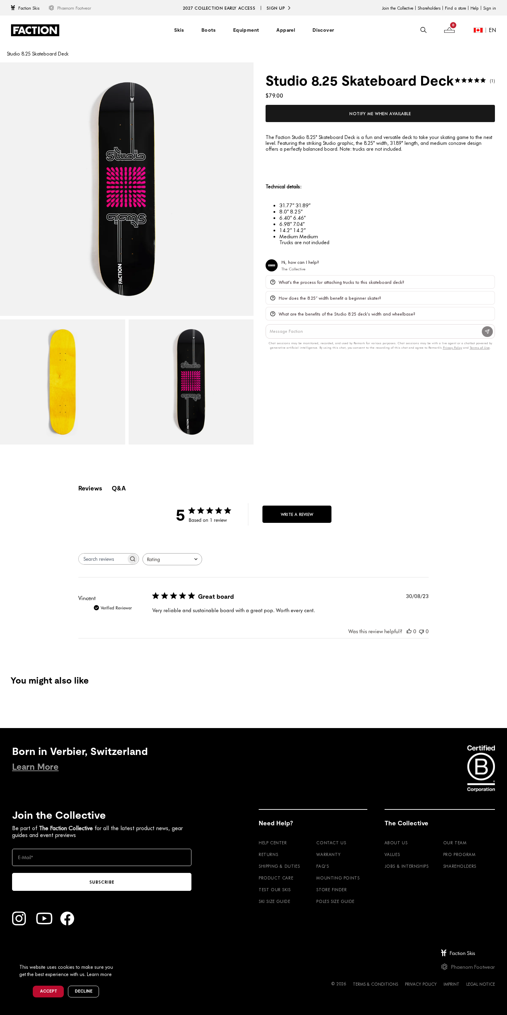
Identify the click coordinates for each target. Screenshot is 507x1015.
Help (474, 8)
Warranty (328, 854)
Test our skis (275, 889)
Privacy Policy (421, 984)
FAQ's (322, 866)
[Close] (121, 955)
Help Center (273, 842)
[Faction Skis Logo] (35, 30)
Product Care (276, 877)
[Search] (423, 30)
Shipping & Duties (279, 866)
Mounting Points (337, 877)
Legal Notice (480, 984)
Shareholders (429, 8)
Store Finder (331, 889)
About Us (396, 842)
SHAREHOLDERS (459, 866)
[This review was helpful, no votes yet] (409, 631)
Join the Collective (397, 8)
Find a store (455, 8)
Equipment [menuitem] (246, 30)
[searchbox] (102, 559)
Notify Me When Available (380, 113)
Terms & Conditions (375, 984)
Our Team (455, 842)
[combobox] (172, 559)
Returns (268, 854)
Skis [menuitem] (179, 30)
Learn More (35, 767)
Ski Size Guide (274, 901)
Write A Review (297, 514)
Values (392, 854)
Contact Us (331, 842)
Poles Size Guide (335, 901)
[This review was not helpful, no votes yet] (421, 631)
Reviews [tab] (90, 488)
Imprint (451, 984)
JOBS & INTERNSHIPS (407, 866)
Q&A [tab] (119, 488)
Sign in (489, 8)
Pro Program (459, 854)
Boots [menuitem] (208, 30)
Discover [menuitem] (323, 30)
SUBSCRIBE (102, 882)
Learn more (99, 974)
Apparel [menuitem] (285, 30)
